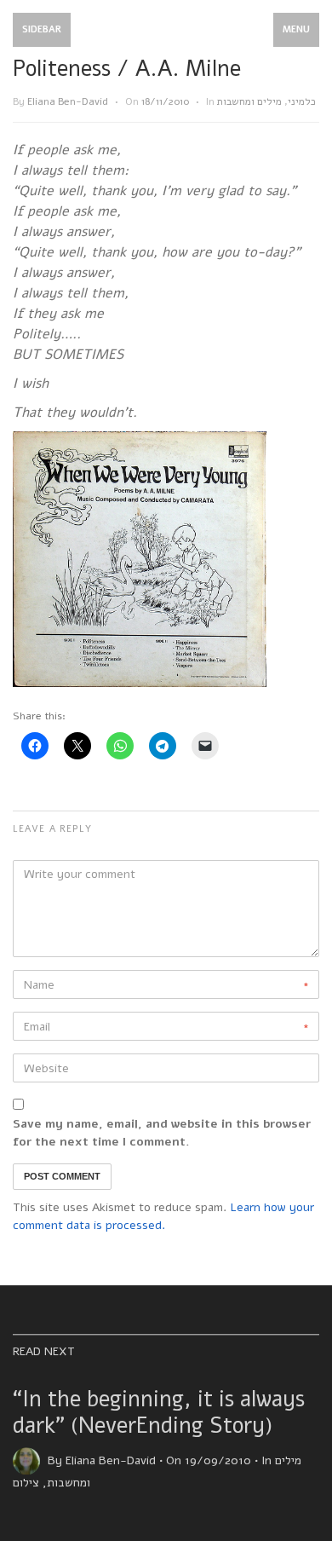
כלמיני (302, 101)
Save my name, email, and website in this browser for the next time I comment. (162, 1133)
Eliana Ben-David (67, 101)
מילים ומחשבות (249, 101)
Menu (296, 29)
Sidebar (41, 29)
